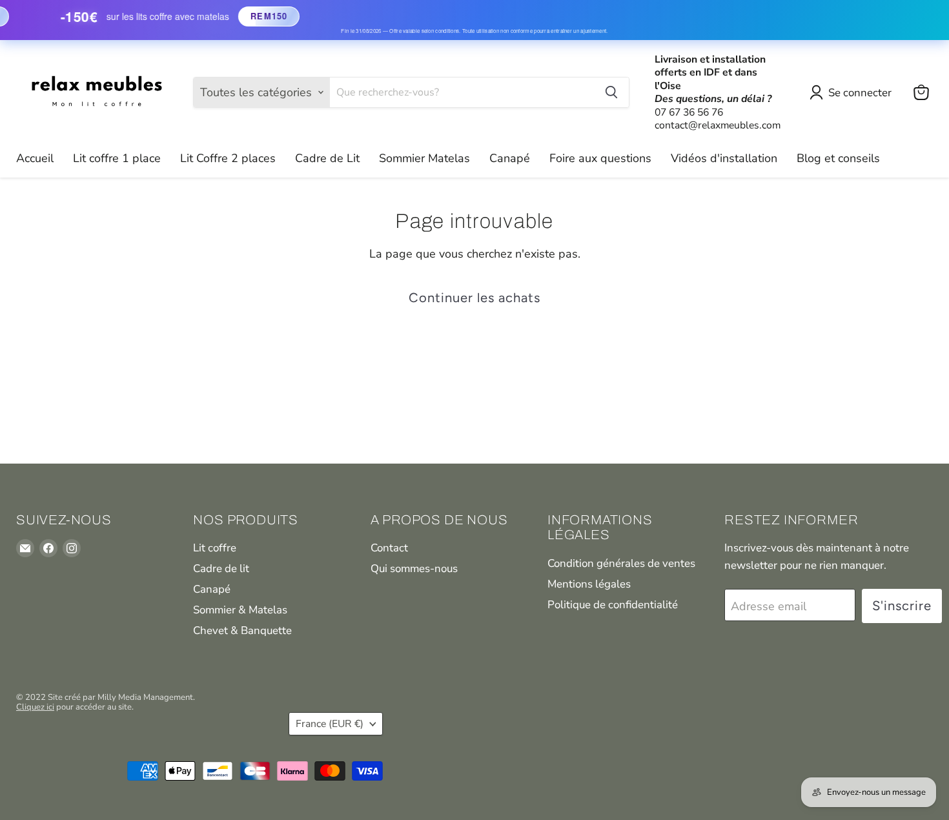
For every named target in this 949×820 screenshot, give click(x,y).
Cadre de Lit (327, 158)
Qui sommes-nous (414, 568)
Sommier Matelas (424, 158)
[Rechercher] (611, 92)
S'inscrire (902, 605)
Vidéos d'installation (724, 158)
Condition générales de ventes (621, 563)
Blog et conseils (838, 158)
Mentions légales (589, 584)
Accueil (35, 158)
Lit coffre (214, 547)
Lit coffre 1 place (117, 158)
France (329, 724)
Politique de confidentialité (612, 604)
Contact (389, 547)
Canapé (509, 158)
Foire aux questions (600, 158)
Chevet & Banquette (242, 630)
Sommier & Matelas (240, 609)
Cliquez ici (35, 707)
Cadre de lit (221, 568)
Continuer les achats (474, 297)
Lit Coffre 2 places (228, 158)
